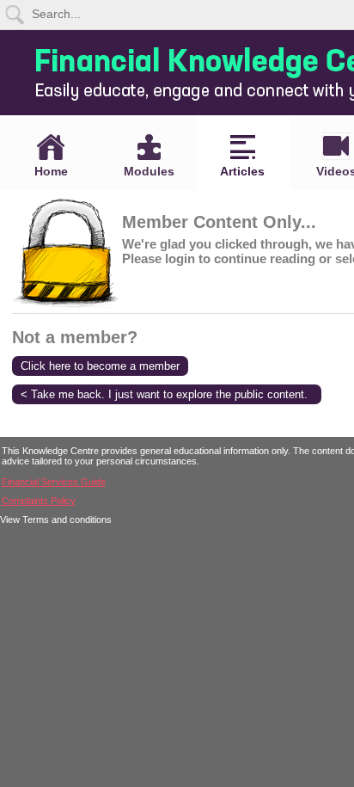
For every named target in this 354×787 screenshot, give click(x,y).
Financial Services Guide (54, 482)
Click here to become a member (100, 366)
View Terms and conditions (56, 519)
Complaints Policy (39, 500)
